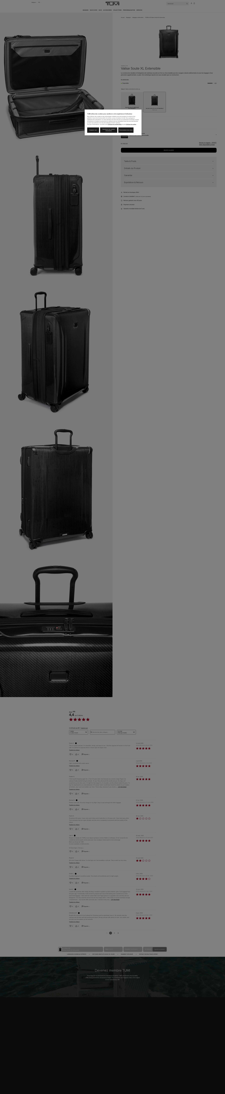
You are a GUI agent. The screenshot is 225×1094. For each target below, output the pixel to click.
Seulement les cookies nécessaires (108, 130)
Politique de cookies (131, 124)
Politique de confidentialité (114, 124)
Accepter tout (93, 130)
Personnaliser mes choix (126, 130)
